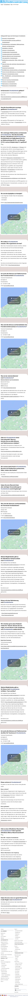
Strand (2, 960)
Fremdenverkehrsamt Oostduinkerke (10, 54)
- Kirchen (3, 966)
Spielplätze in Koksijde (7, 48)
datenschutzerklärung (18, 995)
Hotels (2, 953)
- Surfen (16, 938)
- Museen (3, 963)
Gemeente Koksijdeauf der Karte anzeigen (14, 532)
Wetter (2, 938)
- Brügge (17, 956)
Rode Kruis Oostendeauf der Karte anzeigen (14, 663)
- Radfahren (17, 932)
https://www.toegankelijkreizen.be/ (9, 613)
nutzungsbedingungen (10, 995)
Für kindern (3, 936)
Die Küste (17, 961)
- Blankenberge (18, 968)
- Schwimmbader (19, 930)
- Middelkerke (18, 976)
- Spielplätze (4, 973)
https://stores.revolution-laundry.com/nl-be (11, 858)
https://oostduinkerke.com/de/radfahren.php (11, 451)
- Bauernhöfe (4, 971)
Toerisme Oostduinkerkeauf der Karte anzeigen (14, 300)
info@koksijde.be (8, 515)
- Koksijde (17, 981)
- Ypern (16, 959)
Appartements (4, 942)
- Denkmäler (4, 965)
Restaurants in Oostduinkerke (9, 85)
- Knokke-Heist (18, 964)
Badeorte (3, 933)
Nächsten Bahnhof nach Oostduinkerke (11, 56)
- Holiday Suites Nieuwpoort (4, 944)
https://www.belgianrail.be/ (9, 387)
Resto (8, 185)
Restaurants (20, 136)
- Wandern (17, 934)
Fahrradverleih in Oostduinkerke (9, 58)
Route (16, 946)
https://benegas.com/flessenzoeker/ (9, 476)
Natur (2, 981)
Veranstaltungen (18, 942)
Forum (16, 951)
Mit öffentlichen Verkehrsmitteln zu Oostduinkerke (14, 70)
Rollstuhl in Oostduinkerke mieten (10, 74)
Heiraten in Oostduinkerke (8, 50)
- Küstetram (17, 949)
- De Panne (17, 982)
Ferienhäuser (4, 948)
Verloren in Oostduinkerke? (8, 81)
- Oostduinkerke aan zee (6, 951)
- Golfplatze (17, 937)
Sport (16, 929)
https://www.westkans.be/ (7, 615)
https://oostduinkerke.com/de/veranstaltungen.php (13, 495)
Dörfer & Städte (4, 979)
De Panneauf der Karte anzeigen (14, 413)
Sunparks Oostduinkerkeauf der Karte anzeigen (14, 873)
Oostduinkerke (14, 90)
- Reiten (16, 935)
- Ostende (17, 974)
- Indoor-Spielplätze (5, 975)
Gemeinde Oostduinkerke (8, 68)
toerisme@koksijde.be (9, 285)
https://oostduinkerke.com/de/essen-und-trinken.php (13, 178)
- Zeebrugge (17, 966)
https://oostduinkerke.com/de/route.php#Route (12, 590)
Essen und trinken (19, 940)
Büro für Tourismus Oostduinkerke (10, 79)
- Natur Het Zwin (18, 963)
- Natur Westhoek (19, 984)
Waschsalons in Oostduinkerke (9, 83)
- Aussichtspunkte (5, 968)
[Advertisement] (14, 20)
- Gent (16, 958)
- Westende (17, 977)
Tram (2, 392)
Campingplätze (4, 946)
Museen (22, 147)
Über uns (17, 988)
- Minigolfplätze (4, 976)
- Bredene (17, 972)
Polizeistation (6, 795)
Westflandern (18, 955)
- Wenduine (17, 969)
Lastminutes (4, 956)
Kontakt (16, 992)
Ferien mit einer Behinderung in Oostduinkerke (13, 72)
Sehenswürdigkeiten (5, 962)
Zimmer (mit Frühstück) (6, 954)
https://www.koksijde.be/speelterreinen (13, 202)
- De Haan (17, 971)
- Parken (17, 947)
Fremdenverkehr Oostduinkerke (9, 52)
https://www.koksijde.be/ (14, 265)
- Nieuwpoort (4, 949)
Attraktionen (15, 147)
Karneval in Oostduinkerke (8, 38)
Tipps (2, 934)
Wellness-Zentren (5, 978)
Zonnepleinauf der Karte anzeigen (14, 217)
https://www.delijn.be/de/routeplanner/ (10, 396)
